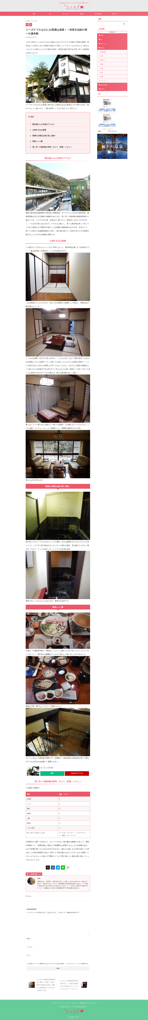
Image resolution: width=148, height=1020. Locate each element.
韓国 (101, 76)
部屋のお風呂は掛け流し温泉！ (44, 136)
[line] (63, 868)
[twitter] (48, 868)
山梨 (101, 68)
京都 (101, 64)
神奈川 (102, 60)
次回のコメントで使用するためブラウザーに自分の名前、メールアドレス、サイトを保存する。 (58, 963)
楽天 (52, 773)
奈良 (101, 56)
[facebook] (53, 868)
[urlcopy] (68, 868)
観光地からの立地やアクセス (43, 124)
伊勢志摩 (103, 52)
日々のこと (66, 14)
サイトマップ (93, 1003)
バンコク (103, 81)
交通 (33, 14)
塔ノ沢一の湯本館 (46, 768)
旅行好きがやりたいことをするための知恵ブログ (74, 1006)
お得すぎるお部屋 (39, 130)
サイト (29, 955)
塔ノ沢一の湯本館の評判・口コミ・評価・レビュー (52, 147)
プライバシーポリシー (71, 1003)
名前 (29, 938)
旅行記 (82, 14)
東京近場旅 (98, 14)
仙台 (101, 72)
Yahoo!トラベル (77, 773)
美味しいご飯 (37, 141)
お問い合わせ (83, 1003)
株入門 (114, 14)
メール (29, 947)
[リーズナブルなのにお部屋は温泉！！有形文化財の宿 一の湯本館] (58, 868)
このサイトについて (56, 1003)
